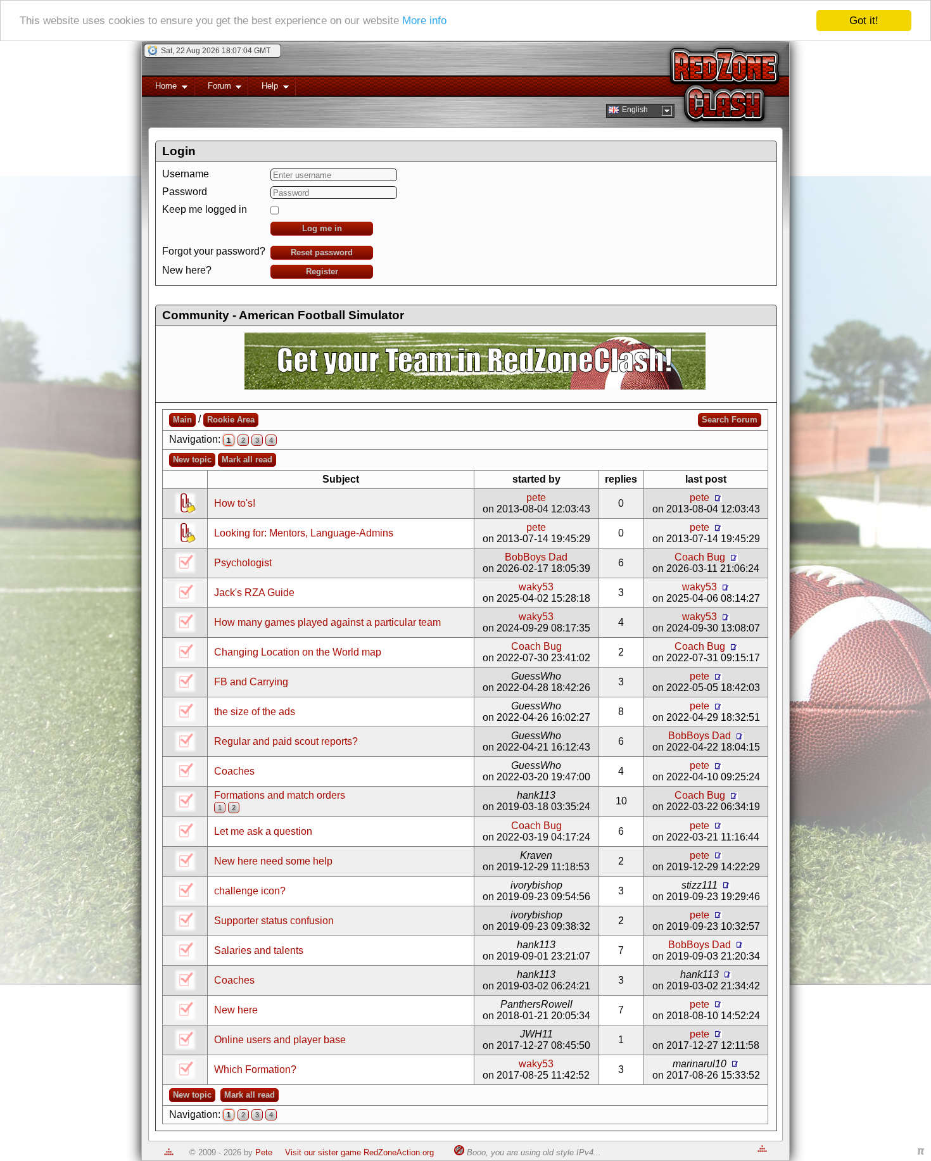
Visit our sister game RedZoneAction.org (359, 1152)
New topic (192, 459)
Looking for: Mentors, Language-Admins (303, 533)
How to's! (234, 503)
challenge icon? (250, 890)
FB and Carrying (251, 681)
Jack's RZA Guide (254, 592)
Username (185, 173)
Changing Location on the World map (297, 652)
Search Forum (729, 419)
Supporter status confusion (274, 920)
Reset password (322, 252)
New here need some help (273, 861)
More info (424, 21)
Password (184, 191)
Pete (263, 1152)
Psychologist (243, 562)
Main (182, 419)
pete (536, 497)
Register (322, 271)
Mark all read (247, 459)
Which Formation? (255, 1069)
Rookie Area (231, 419)
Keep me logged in (204, 209)
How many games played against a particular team (327, 622)
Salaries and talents (258, 950)
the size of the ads (254, 711)
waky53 (536, 586)
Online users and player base (280, 1039)
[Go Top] (168, 1152)
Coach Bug (699, 557)
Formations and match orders (279, 795)
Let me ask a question (263, 831)
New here (236, 1010)
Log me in (322, 228)
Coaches (234, 771)
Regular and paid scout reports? (286, 741)
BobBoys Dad (536, 557)
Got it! (863, 21)
